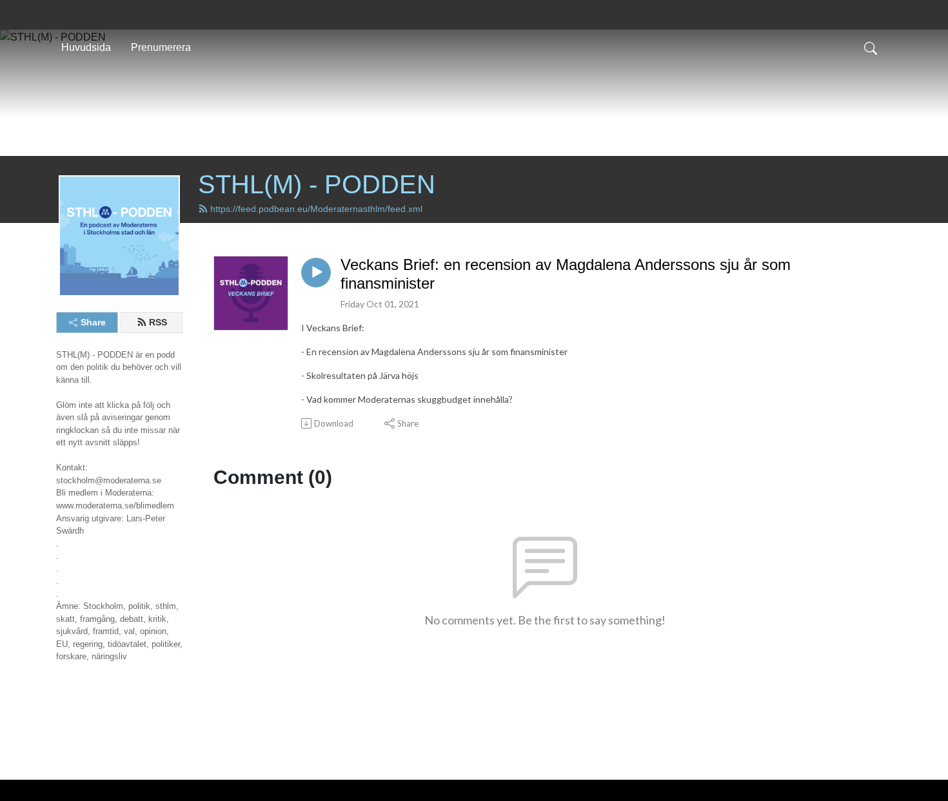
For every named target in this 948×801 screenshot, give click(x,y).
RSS (158, 322)
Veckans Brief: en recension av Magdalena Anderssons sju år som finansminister (566, 274)
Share (93, 322)
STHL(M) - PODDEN (316, 184)
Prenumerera (161, 47)
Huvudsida (86, 47)
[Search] (870, 48)
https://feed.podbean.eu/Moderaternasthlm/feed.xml (316, 209)
